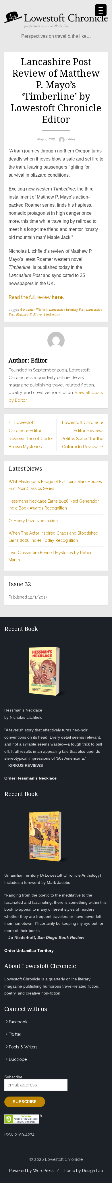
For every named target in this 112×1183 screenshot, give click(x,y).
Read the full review (36, 297)
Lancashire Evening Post (66, 309)
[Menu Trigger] (101, 10)
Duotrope (18, 1059)
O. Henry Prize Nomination (33, 520)
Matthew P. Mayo (29, 314)
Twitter (15, 1034)
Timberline (51, 314)
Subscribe (13, 1077)
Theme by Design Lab (82, 1170)
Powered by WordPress (31, 1170)
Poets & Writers (23, 1047)
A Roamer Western (33, 309)
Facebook (18, 1022)
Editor (70, 139)
